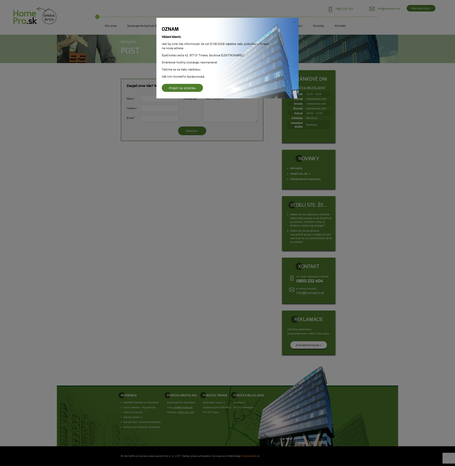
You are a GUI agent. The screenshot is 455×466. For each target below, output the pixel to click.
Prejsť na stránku (182, 88)
